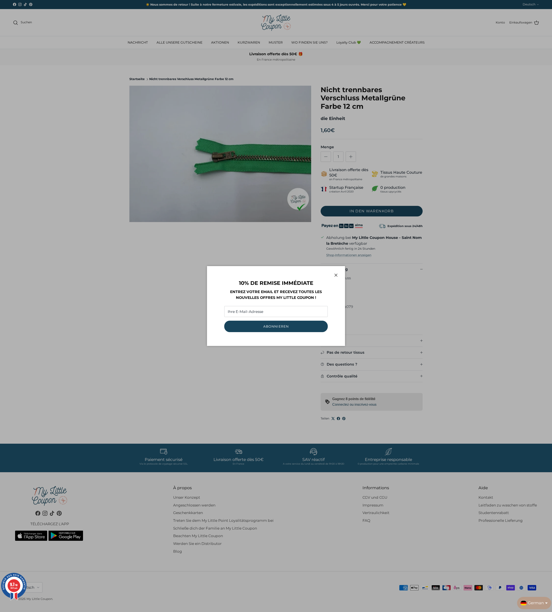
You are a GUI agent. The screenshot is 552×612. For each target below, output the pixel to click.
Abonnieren (276, 326)
